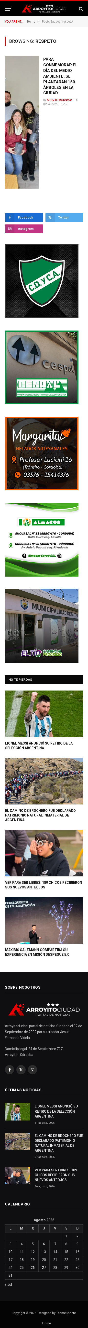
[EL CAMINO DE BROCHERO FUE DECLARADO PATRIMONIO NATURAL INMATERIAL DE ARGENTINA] (44, 781)
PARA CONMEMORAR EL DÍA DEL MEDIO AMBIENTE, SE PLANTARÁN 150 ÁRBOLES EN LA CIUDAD (60, 76)
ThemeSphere (66, 1313)
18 (22, 1260)
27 (44, 1268)
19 (33, 1260)
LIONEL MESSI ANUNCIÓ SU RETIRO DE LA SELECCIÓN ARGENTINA (56, 1111)
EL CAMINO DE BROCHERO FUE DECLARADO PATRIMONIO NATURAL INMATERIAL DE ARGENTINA (40, 815)
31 (10, 1275)
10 (10, 1252)
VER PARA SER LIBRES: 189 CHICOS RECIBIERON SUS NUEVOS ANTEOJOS (56, 1175)
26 (33, 1268)
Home (46, 1323)
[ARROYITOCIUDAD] (44, 9)
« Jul (8, 1284)
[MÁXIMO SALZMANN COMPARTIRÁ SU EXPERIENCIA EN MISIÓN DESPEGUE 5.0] (44, 920)
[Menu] (8, 8)
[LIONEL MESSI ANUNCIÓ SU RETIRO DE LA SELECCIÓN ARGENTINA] (44, 714)
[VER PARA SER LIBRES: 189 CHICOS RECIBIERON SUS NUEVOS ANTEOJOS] (44, 853)
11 (22, 1252)
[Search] (80, 8)
